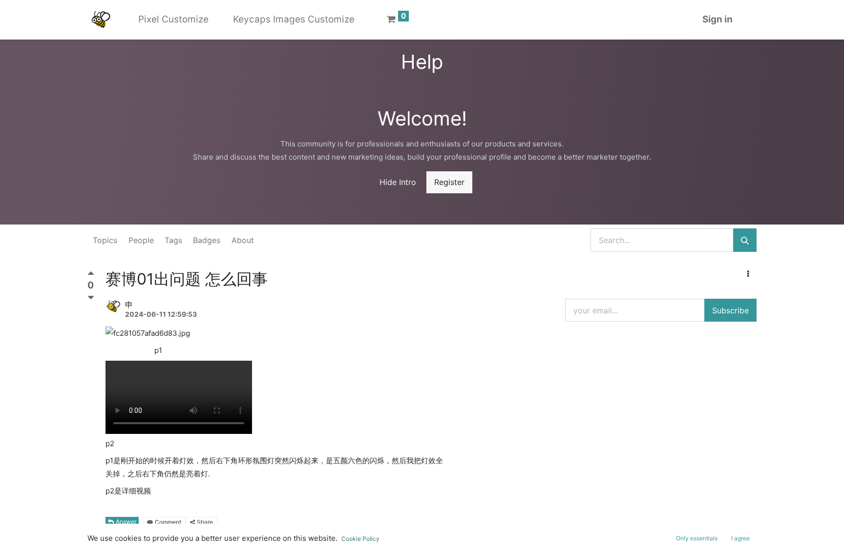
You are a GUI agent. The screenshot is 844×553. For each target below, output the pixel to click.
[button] (748, 274)
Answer (126, 521)
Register (449, 182)
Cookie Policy (360, 538)
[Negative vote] (91, 298)
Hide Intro (398, 182)
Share (205, 522)
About (243, 240)
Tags (173, 240)
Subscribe (730, 310)
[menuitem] (173, 20)
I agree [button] (740, 538)
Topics (105, 240)
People (141, 240)
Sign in (717, 19)
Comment (168, 522)
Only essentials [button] (696, 538)
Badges (206, 240)
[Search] (745, 240)
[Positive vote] (91, 275)
